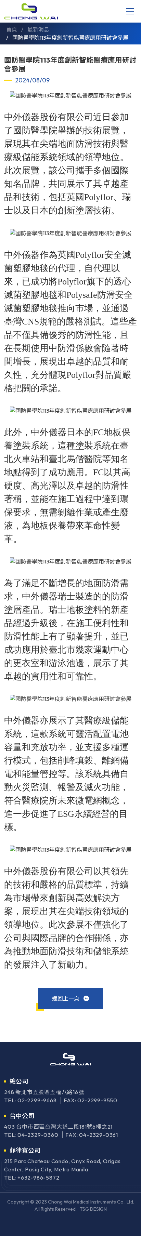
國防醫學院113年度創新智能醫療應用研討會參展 (70, 37)
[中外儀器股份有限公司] (31, 11)
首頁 (11, 29)
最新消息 (38, 29)
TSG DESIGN (93, 1209)
